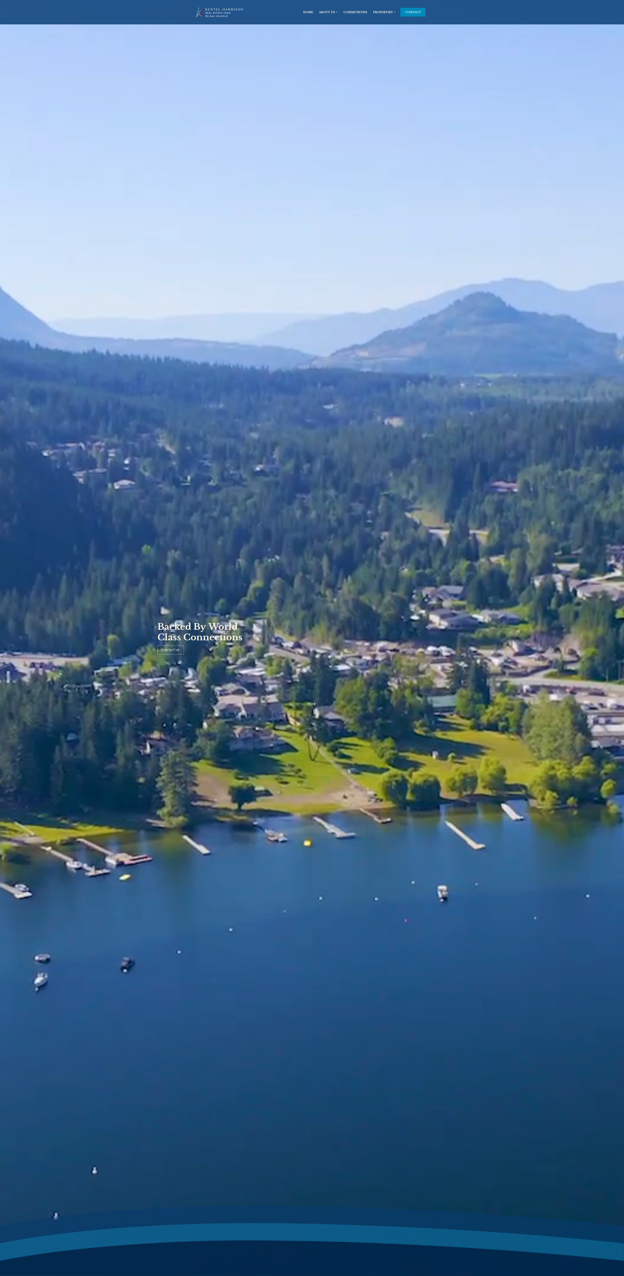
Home (308, 12)
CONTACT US (288, 650)
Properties (383, 12)
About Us (327, 12)
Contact (413, 12)
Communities (355, 12)
